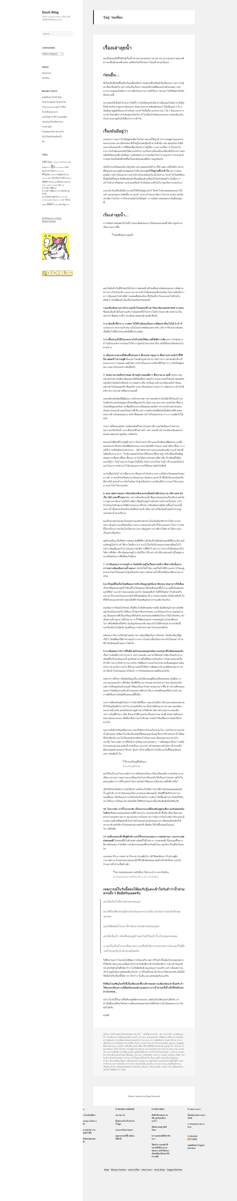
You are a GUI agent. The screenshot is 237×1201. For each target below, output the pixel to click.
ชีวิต (67, 167)
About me (46, 73)
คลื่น (170, 1037)
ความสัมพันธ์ (156, 1040)
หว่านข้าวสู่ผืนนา (49, 187)
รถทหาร (156, 1054)
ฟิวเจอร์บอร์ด (162, 1052)
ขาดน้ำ (135, 1037)
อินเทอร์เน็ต (140, 1063)
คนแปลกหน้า (152, 1037)
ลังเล (153, 1057)
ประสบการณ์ (58, 177)
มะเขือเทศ (59, 182)
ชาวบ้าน (155, 1043)
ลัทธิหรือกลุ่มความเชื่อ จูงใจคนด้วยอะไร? (160, 1118)
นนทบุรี (167, 1046)
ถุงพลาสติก (137, 1046)
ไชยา (67, 204)
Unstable (159, 1109)
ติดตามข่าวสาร (109, 1046)
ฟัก (43, 141)
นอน (60, 174)
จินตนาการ (46, 167)
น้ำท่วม (66, 174)
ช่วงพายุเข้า (47, 126)
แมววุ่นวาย (120, 1115)
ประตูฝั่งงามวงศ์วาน (135, 1049)
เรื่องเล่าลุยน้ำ (117, 47)
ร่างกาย (126, 1057)
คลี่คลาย (163, 1037)
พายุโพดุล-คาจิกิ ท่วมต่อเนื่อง (54, 116)
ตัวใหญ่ (51, 171)
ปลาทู (67, 178)
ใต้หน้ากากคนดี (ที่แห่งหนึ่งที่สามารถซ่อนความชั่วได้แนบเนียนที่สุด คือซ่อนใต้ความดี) (160, 1150)
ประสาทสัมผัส (113, 1052)
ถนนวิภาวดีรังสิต (124, 1046)
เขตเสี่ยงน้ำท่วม (174, 1063)
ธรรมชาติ (54, 175)
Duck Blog (50, 12)
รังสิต (178, 1054)
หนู (63, 185)
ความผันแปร (108, 1040)
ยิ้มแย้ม (130, 1054)
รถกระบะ (138, 1054)
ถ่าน (58, 171)
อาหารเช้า (129, 1063)
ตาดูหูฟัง (180, 1043)
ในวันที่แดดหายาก (50, 112)
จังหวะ (137, 1043)
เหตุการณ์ (166, 1066)
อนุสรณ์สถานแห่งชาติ (157, 1060)
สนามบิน (165, 1057)
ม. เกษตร (180, 1052)
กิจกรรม (62, 162)
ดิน (83, 1109)
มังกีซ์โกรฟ (66, 182)
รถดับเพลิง (147, 1054)
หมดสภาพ (142, 1060)
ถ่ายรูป (62, 171)
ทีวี (144, 1046)
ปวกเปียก (124, 1052)
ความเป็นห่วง (118, 1043)
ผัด (70, 178)
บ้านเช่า (122, 1049)
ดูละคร (172, 1043)
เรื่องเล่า (145, 1066)
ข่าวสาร (142, 1037)
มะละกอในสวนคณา (124, 1129)
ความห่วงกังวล (169, 1040)
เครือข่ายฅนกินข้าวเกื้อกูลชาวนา (51, 200)
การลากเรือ (167, 1034)
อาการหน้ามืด (118, 1063)
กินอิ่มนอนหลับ (124, 1037)
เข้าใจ (112, 1066)
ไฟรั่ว (123, 1069)
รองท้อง (171, 1054)
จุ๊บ (53, 166)
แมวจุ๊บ (56, 204)
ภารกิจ (172, 1052)
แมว (50, 203)
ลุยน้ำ (158, 1057)
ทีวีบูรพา (46, 174)
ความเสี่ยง (129, 1043)
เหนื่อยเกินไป (177, 1066)
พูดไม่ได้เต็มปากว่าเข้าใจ (145, 1052)
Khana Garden (49, 221)
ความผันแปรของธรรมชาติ (126, 1040)
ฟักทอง (51, 182)
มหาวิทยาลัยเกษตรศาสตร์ (114, 1054)
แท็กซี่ (105, 1069)
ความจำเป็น (178, 1037)
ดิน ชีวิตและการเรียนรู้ (51, 218)
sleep (49, 162)
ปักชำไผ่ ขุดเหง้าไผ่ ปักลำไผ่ (54, 102)
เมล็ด (62, 200)
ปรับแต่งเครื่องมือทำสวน (52, 121)
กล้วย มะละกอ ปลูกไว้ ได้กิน (54, 107)
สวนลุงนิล (54, 185)
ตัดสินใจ (45, 171)
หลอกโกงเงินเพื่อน (87, 1115)
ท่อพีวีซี (150, 1046)
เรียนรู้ (67, 199)
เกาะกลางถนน (160, 1063)
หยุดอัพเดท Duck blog (52, 97)
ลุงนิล (43, 185)
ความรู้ (68, 162)
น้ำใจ (116, 1049)
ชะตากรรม (146, 1043)
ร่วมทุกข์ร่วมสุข (115, 1057)
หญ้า (59, 185)
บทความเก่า (195, 1109)
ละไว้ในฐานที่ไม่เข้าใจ (140, 1057)
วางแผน (48, 185)
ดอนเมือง (164, 1043)
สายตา (106, 1060)
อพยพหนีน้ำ (173, 1060)
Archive (45, 78)
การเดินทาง (56, 162)
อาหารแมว (64, 197)
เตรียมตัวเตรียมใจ (124, 1066)
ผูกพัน (131, 1052)
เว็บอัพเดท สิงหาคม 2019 (53, 131)
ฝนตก (45, 181)
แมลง (44, 204)
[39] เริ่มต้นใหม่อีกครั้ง (52, 136)
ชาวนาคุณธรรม (60, 167)
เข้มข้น (106, 1066)
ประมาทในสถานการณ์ (155, 1049)
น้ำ (172, 1046)
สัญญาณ (174, 1057)
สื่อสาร (124, 1060)
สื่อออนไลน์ (132, 1060)
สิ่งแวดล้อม (115, 1060)
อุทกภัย (150, 1063)
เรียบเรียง (137, 1066)
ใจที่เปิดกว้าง (114, 1069)
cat (44, 161)
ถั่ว (55, 171)
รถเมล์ (164, 1054)
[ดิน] (55, 246)
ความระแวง (144, 1040)
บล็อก (49, 178)
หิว (59, 197)
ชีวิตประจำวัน (151, 1034)
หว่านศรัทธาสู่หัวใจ (50, 196)
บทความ (44, 178)
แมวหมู (62, 204)
